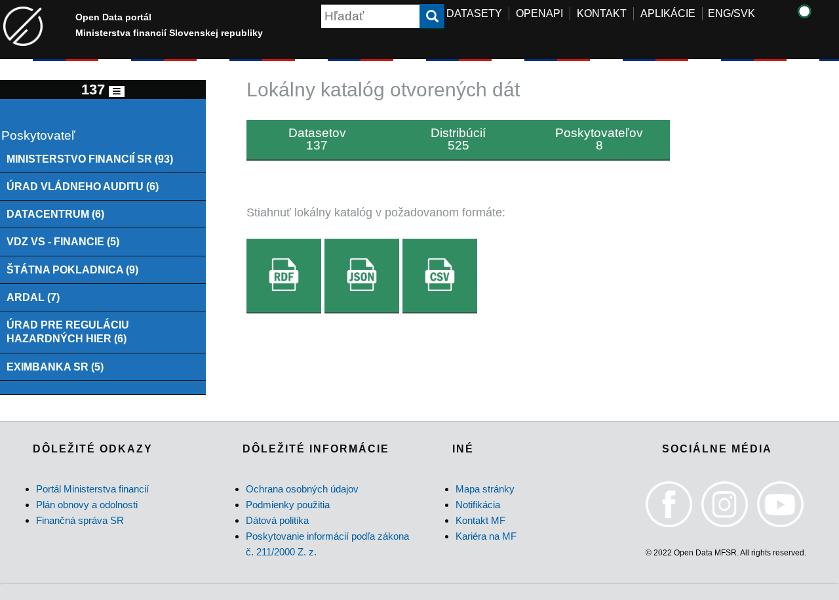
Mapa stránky (485, 488)
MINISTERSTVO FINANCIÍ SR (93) (90, 159)
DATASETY (474, 13)
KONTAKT (602, 13)
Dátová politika (277, 520)
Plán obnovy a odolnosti (87, 504)
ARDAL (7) (33, 297)
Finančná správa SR (80, 520)
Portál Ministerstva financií (92, 488)
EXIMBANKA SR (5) (55, 366)
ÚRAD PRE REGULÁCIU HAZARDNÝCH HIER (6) (68, 331)
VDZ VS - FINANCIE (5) (63, 241)
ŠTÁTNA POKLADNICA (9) (72, 269)
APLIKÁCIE (667, 13)
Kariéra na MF (486, 536)
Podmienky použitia (288, 504)
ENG (719, 13)
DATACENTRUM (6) (55, 214)
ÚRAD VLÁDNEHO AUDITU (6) (83, 186)
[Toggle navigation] (117, 91)
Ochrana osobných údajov (302, 488)
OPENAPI (539, 13)
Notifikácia (478, 504)
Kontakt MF (480, 520)
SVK (744, 13)
